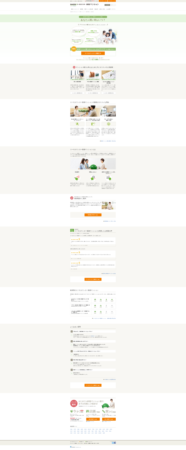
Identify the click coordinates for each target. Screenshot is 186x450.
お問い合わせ (86, 443)
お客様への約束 (102, 9)
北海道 (71, 429)
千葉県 (93, 429)
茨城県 (100, 429)
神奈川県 (89, 429)
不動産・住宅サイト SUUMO (95, 443)
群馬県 (107, 429)
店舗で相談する (93, 419)
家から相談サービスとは (107, 421)
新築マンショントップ (75, 9)
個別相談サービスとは (90, 421)
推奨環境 (89, 443)
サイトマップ (72, 443)
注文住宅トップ (82, 441)
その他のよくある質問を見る (110, 379)
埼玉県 (97, 429)
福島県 (82, 429)
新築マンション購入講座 (88, 9)
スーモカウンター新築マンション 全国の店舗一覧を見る (104, 318)
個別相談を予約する (93, 214)
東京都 (85, 429)
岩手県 (75, 429)
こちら (97, 1)
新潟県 (111, 429)
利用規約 (75, 443)
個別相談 (81, 9)
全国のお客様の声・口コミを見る (109, 273)
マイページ (113, 9)
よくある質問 (108, 9)
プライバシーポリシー (80, 443)
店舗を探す (96, 9)
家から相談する (109, 419)
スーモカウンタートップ (74, 441)
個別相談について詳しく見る (110, 221)
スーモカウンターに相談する (93, 53)
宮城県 (78, 429)
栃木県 (104, 429)
